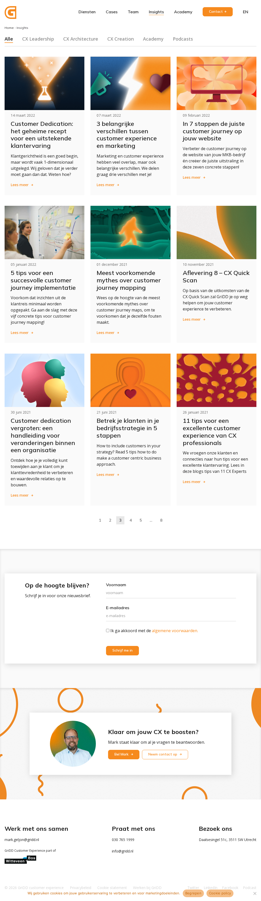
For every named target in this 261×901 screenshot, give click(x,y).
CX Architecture (80, 39)
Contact (216, 11)
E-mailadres (117, 607)
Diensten (87, 11)
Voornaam (116, 584)
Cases (112, 11)
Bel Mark (121, 754)
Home (9, 28)
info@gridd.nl (122, 851)
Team (133, 11)
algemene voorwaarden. (175, 630)
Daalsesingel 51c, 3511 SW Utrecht (227, 839)
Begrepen (193, 893)
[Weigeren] (254, 893)
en (245, 11)
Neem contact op (163, 754)
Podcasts (183, 39)
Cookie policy (220, 893)
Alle (9, 39)
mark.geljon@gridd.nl (22, 839)
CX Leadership (38, 39)
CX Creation (120, 39)
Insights (156, 11)
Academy (183, 11)
